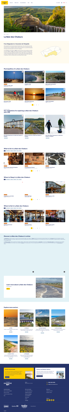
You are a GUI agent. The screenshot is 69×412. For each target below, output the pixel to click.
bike (12, 51)
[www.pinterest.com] (53, 400)
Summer (15, 179)
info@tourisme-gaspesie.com (52, 384)
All (4, 179)
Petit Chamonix (59, 242)
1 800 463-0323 (51, 382)
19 (37, 199)
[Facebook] (47, 400)
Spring (11, 179)
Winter (20, 179)
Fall (17, 179)
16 (37, 170)
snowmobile (40, 241)
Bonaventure (7, 238)
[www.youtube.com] (51, 400)
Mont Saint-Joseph (51, 241)
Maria (16, 50)
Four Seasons (8, 179)
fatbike (33, 238)
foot (9, 51)
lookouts (22, 242)
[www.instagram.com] (49, 400)
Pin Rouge (52, 238)
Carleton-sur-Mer (7, 241)
